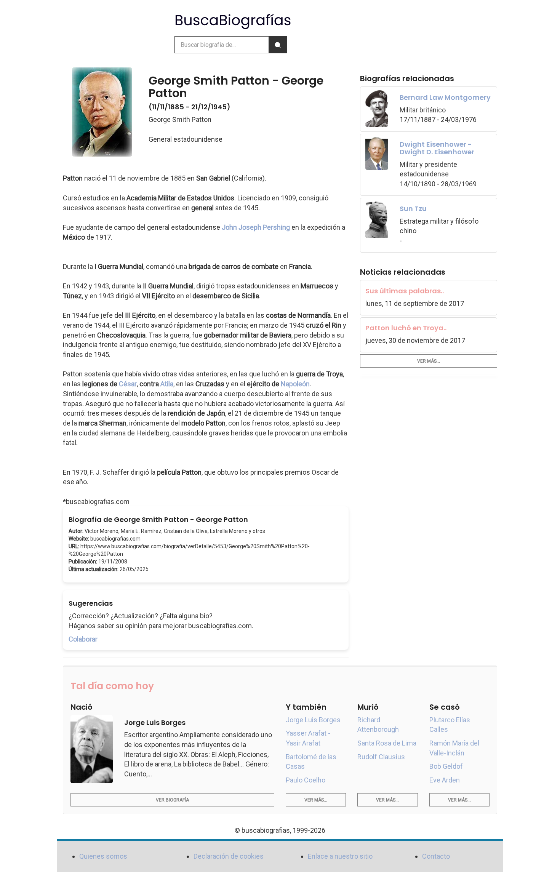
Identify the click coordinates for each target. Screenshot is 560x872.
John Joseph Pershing (256, 227)
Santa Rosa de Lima (386, 743)
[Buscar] (277, 44)
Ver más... (428, 361)
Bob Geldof (446, 766)
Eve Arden (444, 780)
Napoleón (295, 384)
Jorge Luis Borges (313, 720)
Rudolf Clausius (381, 757)
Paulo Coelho (305, 780)
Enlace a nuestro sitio (340, 856)
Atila (166, 384)
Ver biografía (172, 800)
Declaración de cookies (229, 856)
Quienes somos (103, 856)
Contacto (436, 856)
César (128, 384)
